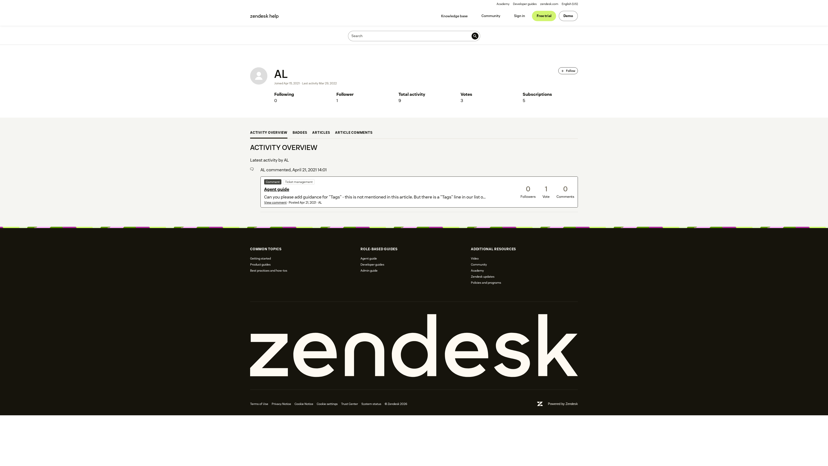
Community (490, 16)
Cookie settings (327, 403)
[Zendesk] (414, 346)
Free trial (544, 16)
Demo (568, 16)
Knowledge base (454, 16)
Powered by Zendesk (563, 403)
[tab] (268, 133)
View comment (275, 202)
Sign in (519, 16)
